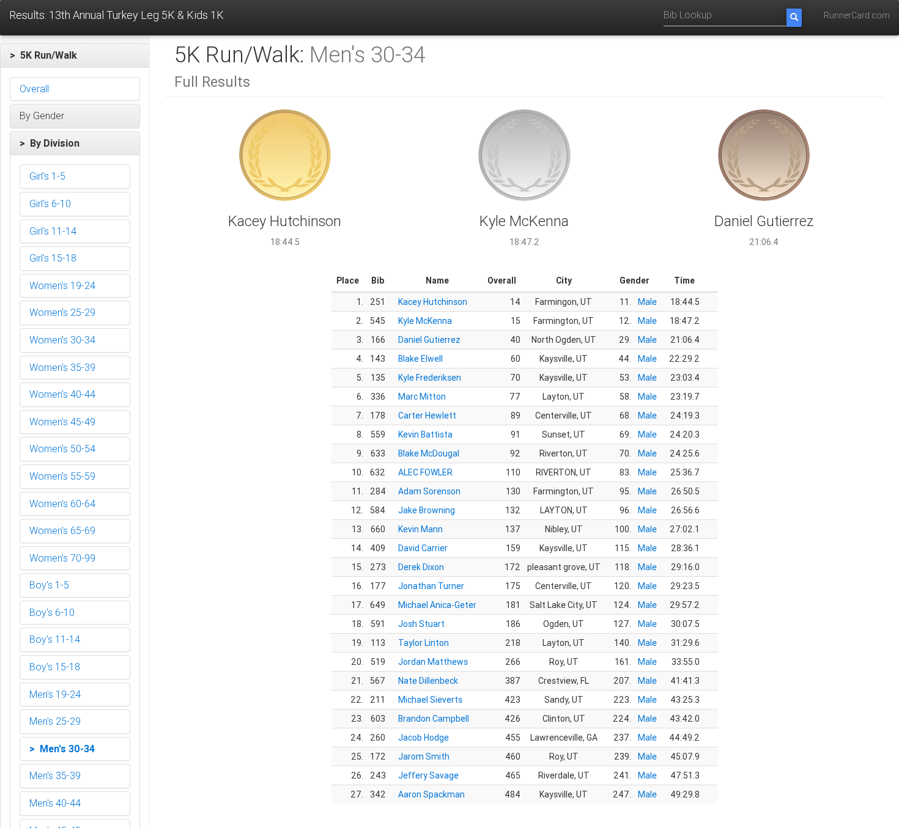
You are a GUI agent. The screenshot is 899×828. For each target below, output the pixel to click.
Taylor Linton (423, 642)
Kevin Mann (420, 529)
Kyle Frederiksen (429, 377)
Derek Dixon (421, 567)
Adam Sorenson (429, 491)
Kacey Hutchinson (432, 301)
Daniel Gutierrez (429, 339)
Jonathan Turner (431, 586)
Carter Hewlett (427, 415)
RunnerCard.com (857, 15)
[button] (75, 55)
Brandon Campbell (433, 718)
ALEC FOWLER (425, 472)
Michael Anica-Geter (437, 604)
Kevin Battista (425, 434)
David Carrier (423, 548)
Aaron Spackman (431, 794)
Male (647, 301)
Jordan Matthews (433, 661)
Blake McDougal (428, 453)
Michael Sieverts (430, 699)
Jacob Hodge (423, 737)
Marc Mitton (422, 396)
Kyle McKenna (425, 320)
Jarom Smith (424, 756)
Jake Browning (426, 510)
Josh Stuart (421, 623)
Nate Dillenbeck (428, 680)
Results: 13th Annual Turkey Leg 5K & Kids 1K (116, 15)
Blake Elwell (420, 358)
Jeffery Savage (428, 775)
